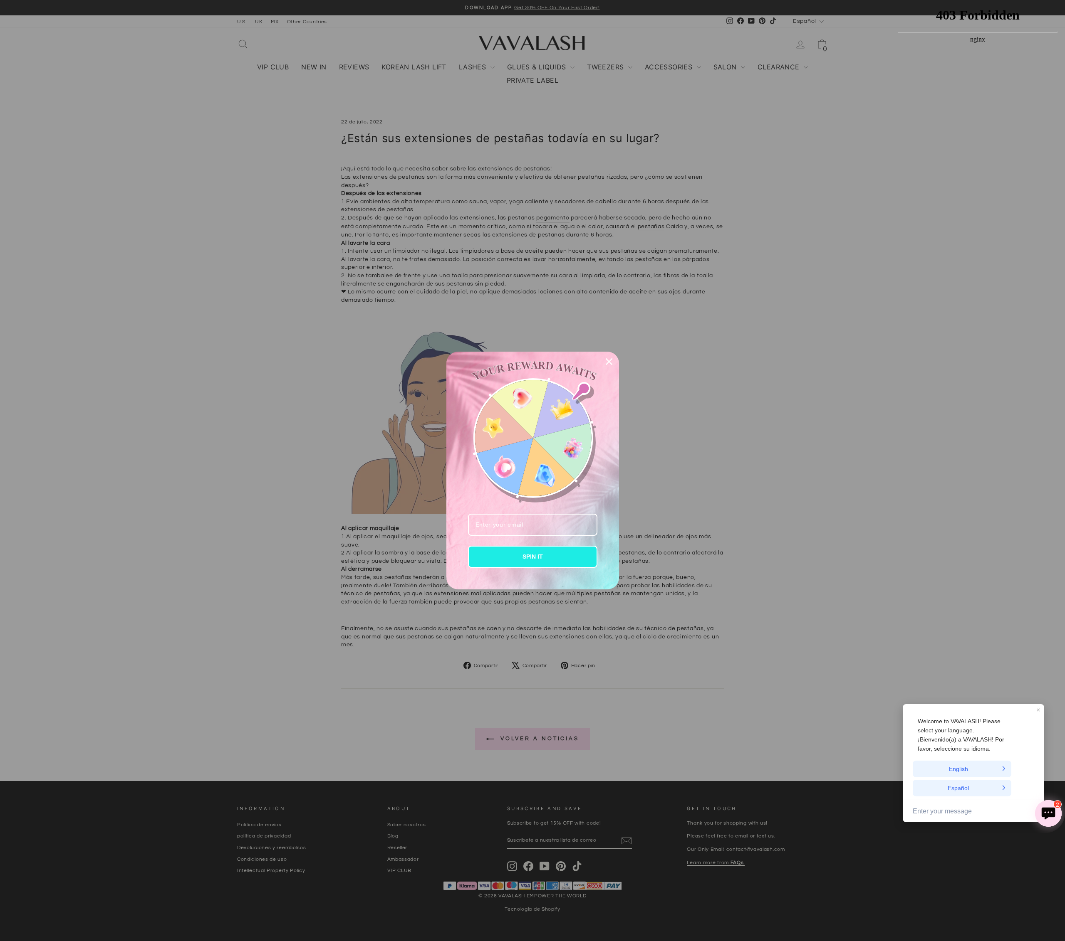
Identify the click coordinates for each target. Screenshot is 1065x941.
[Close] (609, 362)
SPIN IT (533, 556)
